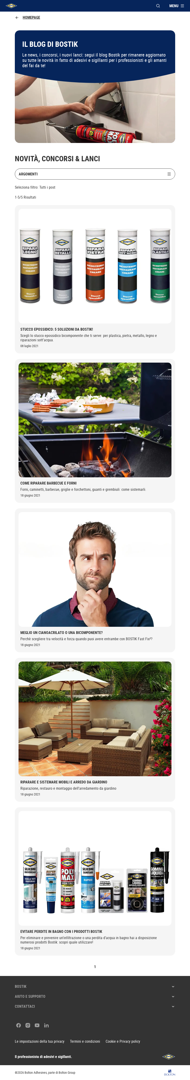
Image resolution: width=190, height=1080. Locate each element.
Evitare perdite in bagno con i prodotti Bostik (61, 931)
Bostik (20, 986)
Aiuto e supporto (30, 996)
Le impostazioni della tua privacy (39, 1041)
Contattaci (25, 1006)
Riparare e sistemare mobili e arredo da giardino (63, 782)
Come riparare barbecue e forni (48, 483)
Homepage (31, 17)
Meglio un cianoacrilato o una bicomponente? (61, 632)
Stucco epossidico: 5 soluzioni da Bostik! (56, 329)
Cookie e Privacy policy (123, 1041)
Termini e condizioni (85, 1041)
